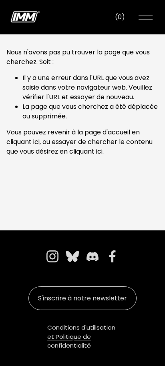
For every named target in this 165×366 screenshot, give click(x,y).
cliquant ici (23, 141)
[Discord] (92, 256)
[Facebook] (112, 256)
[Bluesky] (72, 256)
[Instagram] (52, 256)
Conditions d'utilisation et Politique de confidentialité (81, 336)
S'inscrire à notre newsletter (82, 298)
